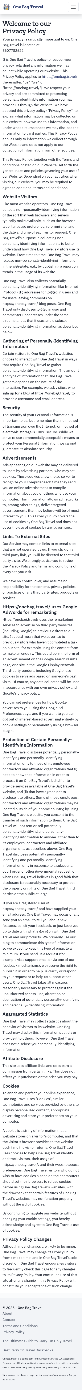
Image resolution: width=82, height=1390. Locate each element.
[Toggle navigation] (73, 7)
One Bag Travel (28, 7)
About (7, 1313)
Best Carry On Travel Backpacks (28, 1350)
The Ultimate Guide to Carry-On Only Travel (37, 1341)
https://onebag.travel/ (59, 76)
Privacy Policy (13, 1332)
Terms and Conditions (20, 1326)
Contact (9, 1319)
